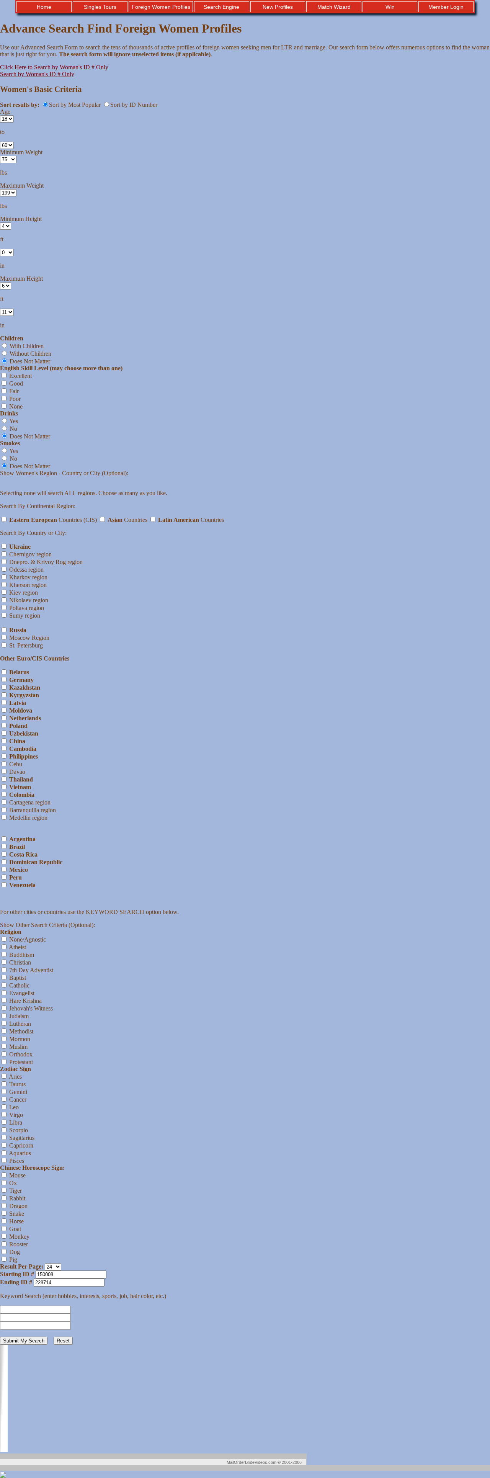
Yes (13, 421)
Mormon (19, 1039)
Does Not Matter (29, 361)
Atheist (17, 947)
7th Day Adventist (30, 970)
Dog (14, 1252)
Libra (15, 1122)
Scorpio (18, 1130)
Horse (16, 1221)
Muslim (18, 1046)
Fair (13, 391)
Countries (128, 520)
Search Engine (221, 7)
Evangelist (21, 993)
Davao (16, 771)
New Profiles (278, 7)
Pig (12, 1259)
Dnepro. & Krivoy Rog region (45, 562)
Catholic (18, 985)
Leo (13, 1107)
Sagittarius (21, 1138)
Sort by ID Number (133, 104)
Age (5, 111)
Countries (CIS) (53, 520)
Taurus (17, 1084)
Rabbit (16, 1198)
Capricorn (20, 1145)
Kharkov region (27, 577)
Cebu (15, 764)
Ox (12, 1183)
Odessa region (26, 569)
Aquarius (19, 1153)
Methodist (20, 1031)
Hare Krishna (25, 1000)
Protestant (20, 1062)
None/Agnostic (27, 939)
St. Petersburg (25, 645)
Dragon (18, 1206)
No (12, 428)
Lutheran (19, 1023)
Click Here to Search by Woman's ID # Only (54, 67)
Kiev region (23, 592)
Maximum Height (21, 278)
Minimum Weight (21, 152)
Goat (14, 1229)
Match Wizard (334, 7)
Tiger (15, 1190)
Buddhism (21, 955)
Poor (14, 399)
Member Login (446, 7)
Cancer (17, 1099)
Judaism (18, 1016)
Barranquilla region (32, 810)
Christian (19, 962)
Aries (15, 1076)
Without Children (29, 353)
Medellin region (27, 817)
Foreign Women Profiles (161, 7)
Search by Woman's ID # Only (37, 74)
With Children (26, 346)
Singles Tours (100, 7)
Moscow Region (28, 637)
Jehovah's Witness (30, 1008)
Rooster (18, 1244)
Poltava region (26, 608)
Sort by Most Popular (75, 104)
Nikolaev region (28, 600)
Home (44, 7)
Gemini (17, 1092)
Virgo (15, 1115)
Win (390, 7)
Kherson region (27, 585)
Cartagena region (29, 802)
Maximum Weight (22, 185)
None (15, 406)
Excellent (20, 376)
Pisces (16, 1161)
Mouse (17, 1175)
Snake (16, 1213)
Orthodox (20, 1054)
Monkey (18, 1236)
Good (15, 383)
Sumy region (24, 615)
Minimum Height (21, 219)
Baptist (17, 977)
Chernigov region (30, 554)
